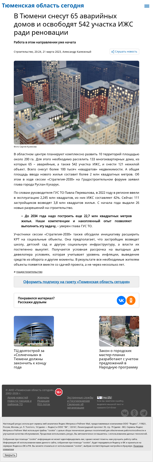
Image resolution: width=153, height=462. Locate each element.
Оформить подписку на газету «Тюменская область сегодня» (76, 281)
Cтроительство (23, 51)
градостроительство (29, 272)
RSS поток (43, 404)
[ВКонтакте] (121, 300)
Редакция (43, 401)
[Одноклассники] (131, 300)
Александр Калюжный (77, 51)
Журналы (43, 397)
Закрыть (9, 455)
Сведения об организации (75, 405)
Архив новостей (17, 397)
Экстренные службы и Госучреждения (80, 399)
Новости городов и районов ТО (19, 402)
